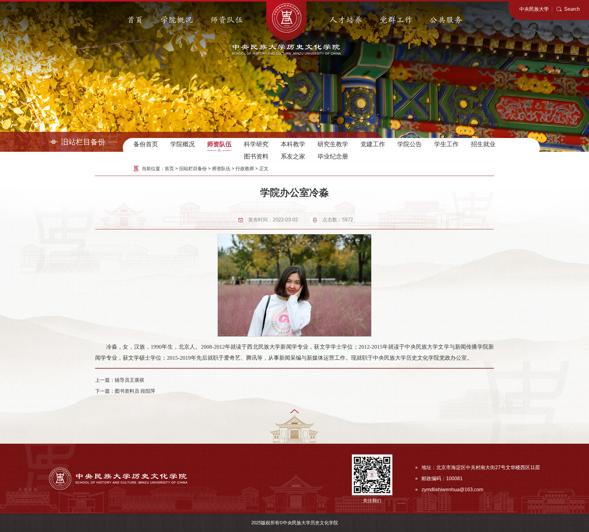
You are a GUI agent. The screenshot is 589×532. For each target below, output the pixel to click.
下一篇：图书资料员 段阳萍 (125, 391)
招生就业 (483, 144)
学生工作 (446, 144)
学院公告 (409, 144)
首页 (135, 20)
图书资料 (256, 156)
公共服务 (446, 20)
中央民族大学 (534, 9)
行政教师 (245, 168)
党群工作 (396, 20)
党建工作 (372, 144)
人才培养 (346, 20)
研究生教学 (333, 144)
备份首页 (145, 144)
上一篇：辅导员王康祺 (119, 380)
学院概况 (176, 20)
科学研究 (256, 144)
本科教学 (293, 144)
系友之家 (293, 156)
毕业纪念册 (333, 156)
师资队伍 (226, 20)
